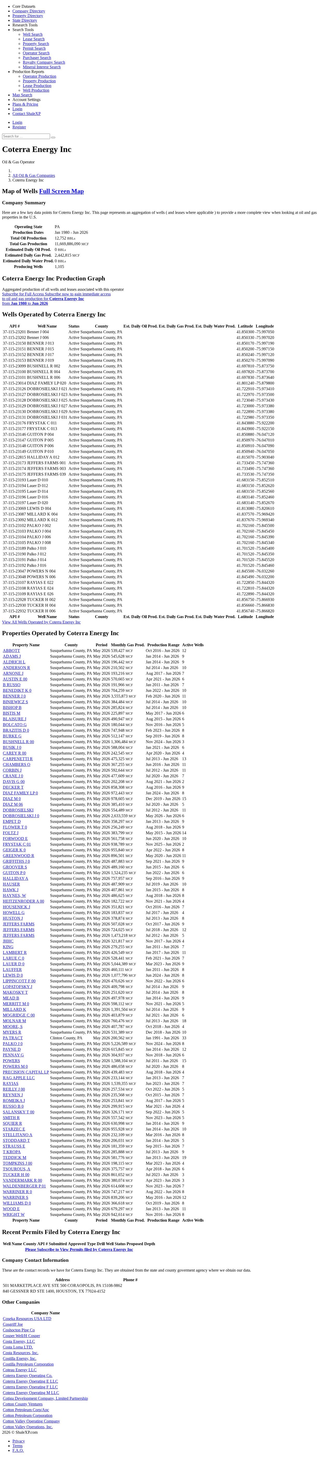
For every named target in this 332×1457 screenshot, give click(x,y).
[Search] (53, 137)
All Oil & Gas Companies (33, 175)
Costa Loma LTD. (18, 1347)
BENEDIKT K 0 (17, 690)
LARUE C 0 (13, 958)
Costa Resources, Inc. (20, 1353)
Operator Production (39, 76)
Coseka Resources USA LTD (27, 1318)
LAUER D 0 (13, 964)
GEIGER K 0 (14, 850)
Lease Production (37, 85)
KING (8, 947)
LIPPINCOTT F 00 (19, 981)
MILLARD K (14, 1009)
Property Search (36, 43)
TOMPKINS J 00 (17, 1163)
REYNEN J (13, 1095)
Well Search (33, 34)
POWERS (11, 1061)
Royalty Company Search (44, 62)
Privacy (18, 1441)
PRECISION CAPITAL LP (26, 1072)
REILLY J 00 (14, 1089)
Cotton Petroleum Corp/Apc (26, 1410)
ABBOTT (11, 650)
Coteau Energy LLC (20, 1370)
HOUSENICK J (16, 907)
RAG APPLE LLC (19, 1078)
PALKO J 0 (13, 1043)
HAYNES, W (14, 895)
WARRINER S (15, 1197)
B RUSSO (11, 685)
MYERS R (12, 1032)
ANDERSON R (16, 667)
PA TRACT (13, 1038)
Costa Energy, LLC (19, 1341)
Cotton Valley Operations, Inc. (28, 1427)
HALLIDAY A (15, 878)
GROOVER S (15, 867)
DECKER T (13, 787)
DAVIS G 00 (14, 781)
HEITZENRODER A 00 (23, 901)
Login (17, 122)
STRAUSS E (14, 1146)
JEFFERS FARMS (18, 924)
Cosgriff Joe (13, 1324)
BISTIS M (11, 713)
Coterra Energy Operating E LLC (30, 1381)
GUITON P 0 (14, 873)
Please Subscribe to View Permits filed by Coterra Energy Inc (79, 1249)
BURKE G (12, 736)
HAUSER (11, 884)
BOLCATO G (15, 724)
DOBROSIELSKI (18, 810)
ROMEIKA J (14, 1100)
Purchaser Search (37, 57)
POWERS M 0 (15, 1066)
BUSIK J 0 (12, 747)
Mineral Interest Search (42, 67)
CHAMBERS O (16, 764)
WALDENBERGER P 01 (24, 1186)
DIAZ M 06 (13, 804)
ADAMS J (12, 656)
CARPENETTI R (18, 759)
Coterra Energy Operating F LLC (30, 1387)
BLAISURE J (14, 719)
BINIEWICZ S (15, 702)
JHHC (8, 941)
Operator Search (36, 53)
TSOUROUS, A (16, 1169)
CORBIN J (12, 770)
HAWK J (10, 890)
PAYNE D (12, 1049)
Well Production (36, 90)
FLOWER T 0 (15, 827)
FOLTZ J (10, 833)
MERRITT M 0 (16, 1004)
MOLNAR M (14, 1021)
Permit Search (34, 48)
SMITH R (11, 1117)
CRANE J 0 (13, 776)
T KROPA (12, 1152)
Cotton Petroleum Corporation (27, 1415)
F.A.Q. (18, 1450)
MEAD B (11, 998)
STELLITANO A (17, 1135)
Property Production (39, 81)
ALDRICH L (14, 662)
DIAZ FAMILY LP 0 (20, 793)
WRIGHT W (14, 1214)
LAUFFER (12, 969)
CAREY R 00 (14, 753)
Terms (17, 1446)
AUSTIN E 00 (15, 679)
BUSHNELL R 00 (18, 742)
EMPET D (12, 821)
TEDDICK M (14, 1157)
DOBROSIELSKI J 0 (21, 816)
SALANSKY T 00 (18, 1112)
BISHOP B (12, 707)
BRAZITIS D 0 (16, 730)
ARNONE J (13, 673)
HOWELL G (14, 912)
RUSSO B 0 (13, 1106)
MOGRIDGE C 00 (19, 1015)
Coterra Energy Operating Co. (27, 1375)
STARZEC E (14, 1129)
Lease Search (34, 39)
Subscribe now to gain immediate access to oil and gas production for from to (56, 299)
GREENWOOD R (18, 855)
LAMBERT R (15, 952)
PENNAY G (13, 1055)
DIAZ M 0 (12, 798)
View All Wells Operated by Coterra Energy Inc (41, 622)
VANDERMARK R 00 (22, 1180)
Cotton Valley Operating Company (31, 1421)
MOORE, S (13, 1026)
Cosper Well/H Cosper (21, 1335)
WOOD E (11, 1209)
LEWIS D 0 (13, 975)
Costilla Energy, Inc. (19, 1358)
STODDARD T (16, 1140)
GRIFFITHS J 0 (16, 861)
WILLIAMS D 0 (17, 1203)
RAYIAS (10, 1083)
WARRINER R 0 (17, 1192)
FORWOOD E (15, 838)
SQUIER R (12, 1123)
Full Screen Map (61, 191)
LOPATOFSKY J (17, 986)
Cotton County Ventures (23, 1404)
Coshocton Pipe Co (19, 1330)
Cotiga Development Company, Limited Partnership (45, 1398)
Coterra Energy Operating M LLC (31, 1392)
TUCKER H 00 (16, 1174)
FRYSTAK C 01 (17, 844)
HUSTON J (13, 918)
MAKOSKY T (15, 992)
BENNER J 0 (14, 696)
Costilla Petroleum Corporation (28, 1364)
